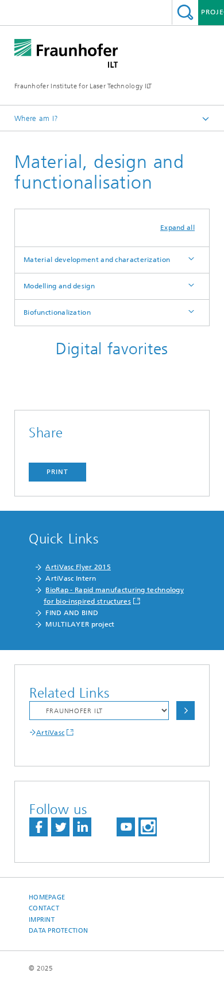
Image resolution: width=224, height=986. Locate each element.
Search (185, 12)
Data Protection (58, 930)
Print (57, 472)
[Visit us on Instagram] (147, 826)
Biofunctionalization (57, 312)
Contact (44, 908)
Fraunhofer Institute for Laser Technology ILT (83, 86)
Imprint (42, 920)
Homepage (47, 897)
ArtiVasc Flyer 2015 (78, 567)
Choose (185, 710)
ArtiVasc (50, 733)
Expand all (177, 228)
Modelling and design (59, 286)
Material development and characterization (97, 260)
